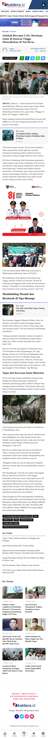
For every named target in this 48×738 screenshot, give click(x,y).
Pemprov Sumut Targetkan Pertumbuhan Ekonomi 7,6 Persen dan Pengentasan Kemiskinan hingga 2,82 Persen (11, 609)
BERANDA (5, 11)
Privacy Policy (29, 694)
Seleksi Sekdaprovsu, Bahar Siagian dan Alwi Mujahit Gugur (34, 639)
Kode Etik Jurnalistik (24, 699)
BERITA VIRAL (38, 11)
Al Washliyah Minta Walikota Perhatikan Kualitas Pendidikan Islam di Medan (30, 136)
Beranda (5, 31)
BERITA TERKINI (17, 11)
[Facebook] (16, 717)
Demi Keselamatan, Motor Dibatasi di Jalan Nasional (20, 565)
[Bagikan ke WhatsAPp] (38, 58)
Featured (13, 31)
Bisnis (28, 11)
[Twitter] (21, 717)
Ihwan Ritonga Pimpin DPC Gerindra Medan (18, 546)
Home (4, 736)
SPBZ (16, 519)
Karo (35, 516)
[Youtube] (31, 717)
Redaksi (16, 694)
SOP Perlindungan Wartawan (24, 696)
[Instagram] (26, 717)
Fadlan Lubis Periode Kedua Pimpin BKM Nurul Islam (33, 668)
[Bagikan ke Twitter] (32, 58)
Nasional (42, 48)
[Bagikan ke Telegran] (43, 58)
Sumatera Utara (26, 519)
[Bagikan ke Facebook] (27, 58)
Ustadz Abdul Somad (11, 523)
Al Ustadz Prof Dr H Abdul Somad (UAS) (17, 516)
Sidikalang (8, 519)
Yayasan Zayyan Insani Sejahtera (15, 527)
